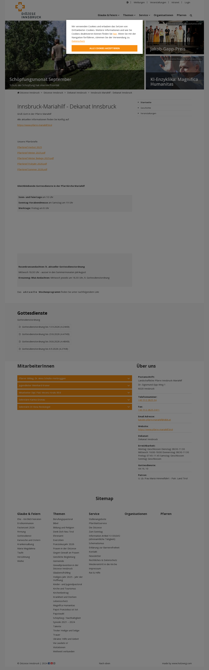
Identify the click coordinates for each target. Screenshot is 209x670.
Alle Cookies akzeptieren (105, 48)
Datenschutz (78, 41)
